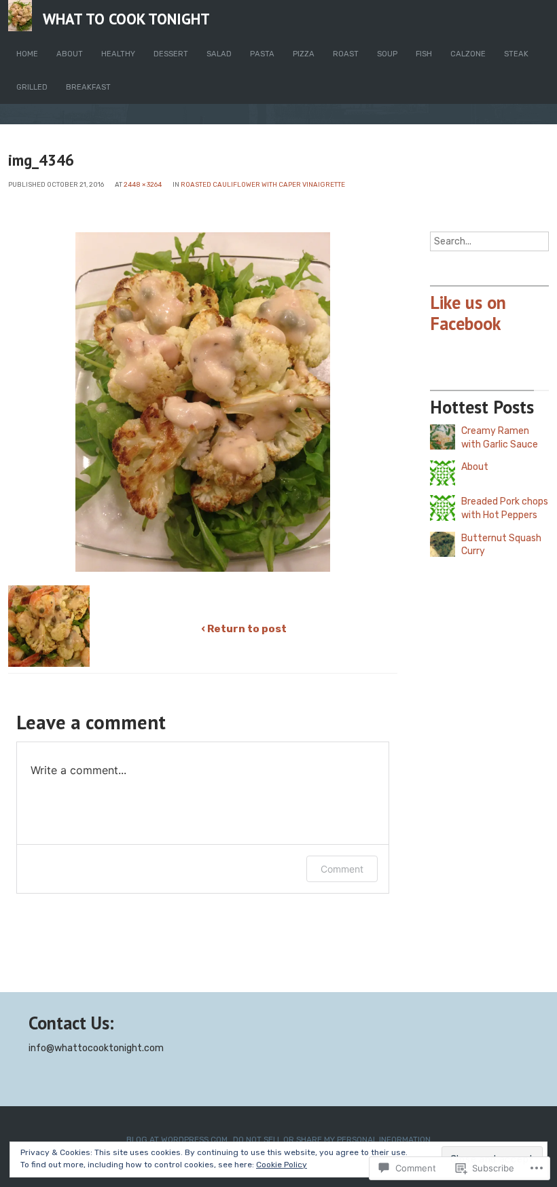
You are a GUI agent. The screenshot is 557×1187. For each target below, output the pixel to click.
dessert (171, 54)
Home (27, 54)
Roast (346, 54)
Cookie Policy (281, 1164)
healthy (118, 54)
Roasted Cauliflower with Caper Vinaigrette (263, 184)
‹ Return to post (244, 629)
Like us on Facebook (468, 312)
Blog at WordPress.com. (178, 1139)
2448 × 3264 (143, 184)
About (69, 54)
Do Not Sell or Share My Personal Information (332, 1139)
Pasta (262, 54)
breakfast (88, 87)
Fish (424, 54)
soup (387, 54)
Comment (342, 869)
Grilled (32, 87)
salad (219, 54)
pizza (304, 54)
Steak (516, 54)
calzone (468, 54)
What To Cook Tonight (126, 19)
